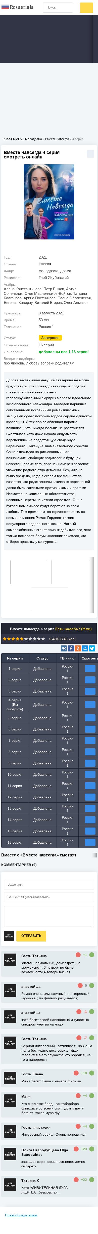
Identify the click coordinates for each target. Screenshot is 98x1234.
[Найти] (68, 8)
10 (43, 639)
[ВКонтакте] (64, 648)
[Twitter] (92, 648)
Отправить (31, 936)
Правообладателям (21, 1215)
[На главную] (17, 7)
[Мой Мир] (85, 648)
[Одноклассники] (78, 648)
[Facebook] (71, 648)
